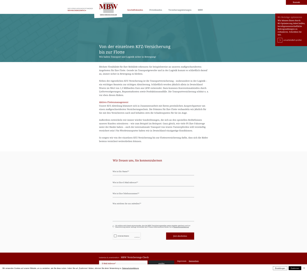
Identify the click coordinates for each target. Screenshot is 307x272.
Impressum (181, 261)
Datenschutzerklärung (130, 268)
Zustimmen (295, 268)
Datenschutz (194, 261)
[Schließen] (304, 268)
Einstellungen (280, 268)
